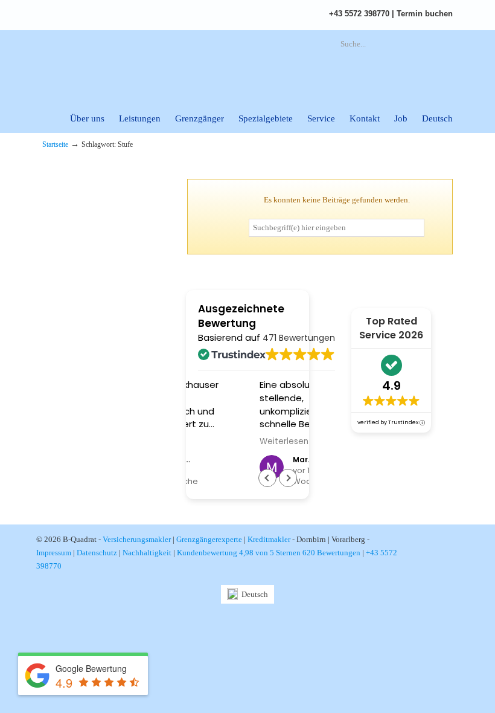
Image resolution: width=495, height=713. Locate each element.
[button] (288, 478)
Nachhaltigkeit (147, 552)
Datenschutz (97, 552)
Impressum (53, 552)
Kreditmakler (269, 539)
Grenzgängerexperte (209, 539)
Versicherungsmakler (137, 539)
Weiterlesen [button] (230, 441)
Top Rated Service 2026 (391, 328)
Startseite (55, 145)
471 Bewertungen (299, 338)
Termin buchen (425, 13)
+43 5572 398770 (359, 13)
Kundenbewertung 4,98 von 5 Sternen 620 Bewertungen (268, 552)
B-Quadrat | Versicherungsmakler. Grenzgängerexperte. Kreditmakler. (175, 63)
